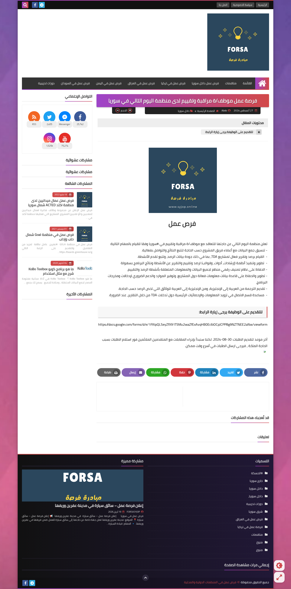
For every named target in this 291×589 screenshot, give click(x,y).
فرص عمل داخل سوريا (205, 83)
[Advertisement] (99, 43)
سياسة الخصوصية (242, 4)
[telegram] (42, 5)
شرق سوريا (256, 511)
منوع (259, 542)
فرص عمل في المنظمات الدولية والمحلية (210, 582)
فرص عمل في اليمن (108, 83)
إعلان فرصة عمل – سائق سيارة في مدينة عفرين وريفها (99, 505)
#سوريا (154, 244)
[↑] (145, 577)
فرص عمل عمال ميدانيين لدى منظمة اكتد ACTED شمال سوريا (51, 202)
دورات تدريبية (46, 83)
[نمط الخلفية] (279, 577)
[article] (142, 396)
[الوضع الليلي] (279, 565)
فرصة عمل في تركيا (250, 527)
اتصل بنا (223, 4)
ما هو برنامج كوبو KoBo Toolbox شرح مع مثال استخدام (51, 271)
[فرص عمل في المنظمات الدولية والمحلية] (238, 42)
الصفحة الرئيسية (206, 111)
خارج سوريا (256, 481)
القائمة (247, 83)
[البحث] (25, 5)
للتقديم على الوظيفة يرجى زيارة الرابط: (229, 132)
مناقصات (230, 83)
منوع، (259, 550)
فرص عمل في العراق (141, 83)
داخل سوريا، (255, 496)
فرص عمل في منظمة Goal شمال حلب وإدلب (50, 236)
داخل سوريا (183, 111)
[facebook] (35, 5)
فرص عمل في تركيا (173, 83)
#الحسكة (257, 473)
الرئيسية (262, 4)
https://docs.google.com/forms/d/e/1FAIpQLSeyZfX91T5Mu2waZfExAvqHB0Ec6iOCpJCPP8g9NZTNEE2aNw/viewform (182, 324)
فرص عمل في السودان (75, 83)
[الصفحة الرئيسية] (262, 83)
